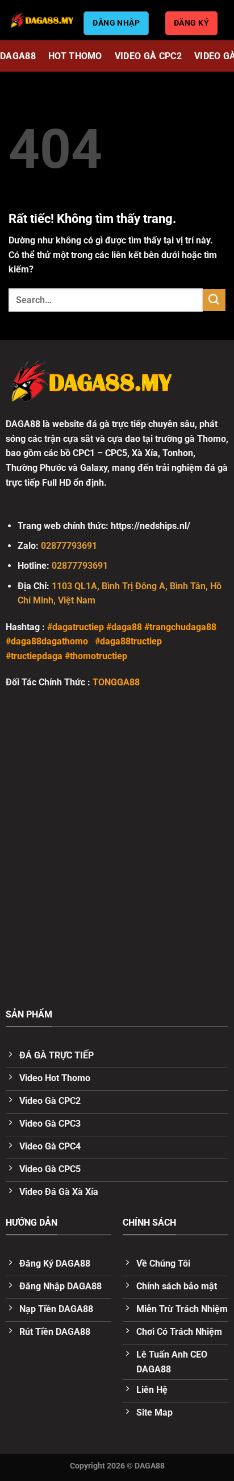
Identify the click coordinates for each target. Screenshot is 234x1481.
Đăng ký (191, 22)
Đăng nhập (116, 22)
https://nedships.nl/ (150, 525)
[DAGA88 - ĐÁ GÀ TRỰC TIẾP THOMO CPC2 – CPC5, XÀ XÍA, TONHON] (42, 20)
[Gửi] (214, 300)
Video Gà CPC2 (148, 56)
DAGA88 (18, 56)
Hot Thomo (75, 56)
